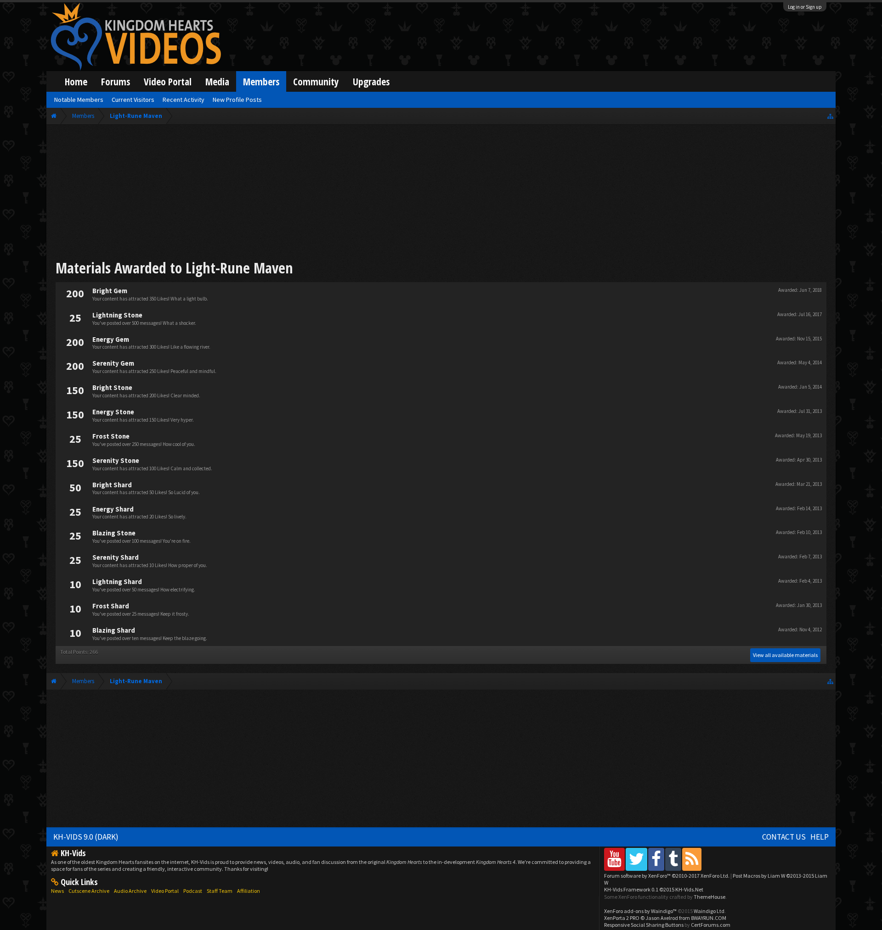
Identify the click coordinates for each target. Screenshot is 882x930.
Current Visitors (133, 99)
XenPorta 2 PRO (621, 917)
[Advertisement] (441, 193)
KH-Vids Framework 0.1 (653, 889)
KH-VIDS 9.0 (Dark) (86, 837)
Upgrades (371, 81)
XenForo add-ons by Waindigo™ (640, 911)
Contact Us (784, 837)
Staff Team (219, 890)
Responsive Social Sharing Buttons (644, 924)
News (57, 890)
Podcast (192, 890)
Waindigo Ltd (709, 911)
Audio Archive (130, 890)
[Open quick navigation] (830, 116)
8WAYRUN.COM (708, 917)
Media (217, 81)
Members (261, 81)
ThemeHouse (709, 896)
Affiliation (248, 890)
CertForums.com (710, 924)
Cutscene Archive (88, 890)
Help (819, 837)
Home (76, 81)
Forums (115, 81)
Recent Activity (183, 99)
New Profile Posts (237, 99)
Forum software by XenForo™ (666, 875)
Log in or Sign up (805, 7)
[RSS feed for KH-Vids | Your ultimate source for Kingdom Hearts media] (691, 859)
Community (316, 81)
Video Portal (168, 81)
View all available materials (785, 655)
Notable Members (78, 99)
